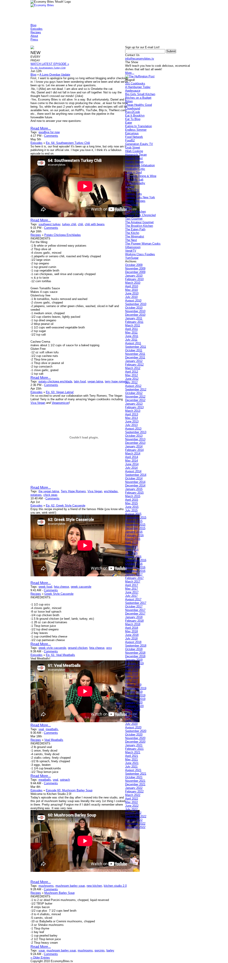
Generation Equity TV (139, 144)
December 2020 (135, 741)
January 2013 (133, 403)
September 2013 (135, 432)
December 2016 (135, 571)
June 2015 (131, 507)
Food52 (130, 140)
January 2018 (133, 617)
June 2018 (131, 635)
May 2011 (131, 332)
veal (41, 729)
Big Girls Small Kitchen (140, 94)
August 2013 (133, 428)
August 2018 (133, 642)
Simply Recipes (135, 201)
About (34, 36)
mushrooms (46, 885)
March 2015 (132, 496)
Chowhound (132, 108)
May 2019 (131, 674)
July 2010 (131, 297)
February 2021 (134, 748)
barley (110, 950)
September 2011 (135, 346)
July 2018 (131, 638)
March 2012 (132, 368)
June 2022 (131, 805)
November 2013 (135, 439)
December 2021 (135, 784)
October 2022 (133, 820)
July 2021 (131, 766)
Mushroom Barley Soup (59, 893)
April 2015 (131, 499)
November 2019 (135, 695)
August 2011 (133, 343)
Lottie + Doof (133, 172)
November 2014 (135, 482)
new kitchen (94, 885)
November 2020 (135, 738)
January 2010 (133, 275)
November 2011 (135, 354)
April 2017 (131, 585)
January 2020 (133, 702)
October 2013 (133, 435)
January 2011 (133, 318)
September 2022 (135, 816)
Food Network (134, 137)
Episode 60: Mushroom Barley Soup (69, 790)
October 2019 (133, 692)
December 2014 (135, 485)
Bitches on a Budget (138, 97)
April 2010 (131, 286)
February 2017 (134, 578)
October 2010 (133, 307)
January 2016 (133, 531)
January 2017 (133, 574)
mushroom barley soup (70, 885)
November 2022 (135, 823)
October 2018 (133, 649)
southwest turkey (49, 224)
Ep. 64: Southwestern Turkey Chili (68, 143)
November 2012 (135, 396)
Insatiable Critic (135, 169)
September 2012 (135, 389)
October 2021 (133, 777)
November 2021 (135, 780)
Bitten (129, 101)
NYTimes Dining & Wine (140, 176)
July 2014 (131, 467)
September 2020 (135, 731)
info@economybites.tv (139, 58)
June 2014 (131, 464)
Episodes (37, 28)
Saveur (129, 186)
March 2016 (132, 539)
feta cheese (61, 586)
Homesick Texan (136, 154)
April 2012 (131, 371)
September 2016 (135, 560)
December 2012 (135, 400)
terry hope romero (116, 381)
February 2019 (134, 663)
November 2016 (135, 567)
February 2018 (134, 620)
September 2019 (135, 688)
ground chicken (78, 647)
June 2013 (131, 421)
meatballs (52, 729)
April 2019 (131, 670)
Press (34, 39)
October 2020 (133, 734)
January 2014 (133, 446)
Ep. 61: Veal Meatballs (60, 655)
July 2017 (131, 595)
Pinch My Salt (134, 179)
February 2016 (134, 535)
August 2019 (133, 684)
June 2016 (131, 549)
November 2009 (135, 268)
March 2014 (132, 453)
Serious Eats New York (140, 197)
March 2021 (132, 752)
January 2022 (133, 788)
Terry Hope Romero (73, 491)
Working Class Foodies (140, 254)
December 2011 (135, 357)
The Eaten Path (135, 229)
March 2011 (132, 325)
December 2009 (135, 272)
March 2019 (132, 667)
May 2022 (131, 802)
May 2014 (131, 460)
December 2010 (135, 314)
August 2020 (133, 727)
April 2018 (131, 627)
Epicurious (132, 133)
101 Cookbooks (135, 83)
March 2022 (132, 795)
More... (129, 72)
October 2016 (133, 563)
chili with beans (95, 224)
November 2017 (135, 610)
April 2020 (131, 713)
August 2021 (133, 770)
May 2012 (131, 375)
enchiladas (111, 491)
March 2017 (132, 581)
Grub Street (132, 147)
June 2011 (131, 336)
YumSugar (131, 257)
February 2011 (134, 322)
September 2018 (135, 645)
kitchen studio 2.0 (115, 885)
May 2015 (131, 503)
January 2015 (133, 489)
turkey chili (69, 224)
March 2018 (132, 624)
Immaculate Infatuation (140, 165)
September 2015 (135, 517)
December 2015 (135, 528)
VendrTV (130, 250)
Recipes (36, 32)
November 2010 (135, 311)
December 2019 (135, 699)
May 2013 (131, 418)
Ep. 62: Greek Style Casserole (65, 505)
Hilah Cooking (134, 151)
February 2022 (134, 791)
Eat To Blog (132, 119)
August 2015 (133, 514)
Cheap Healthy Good (138, 105)
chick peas (50, 495)
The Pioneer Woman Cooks (143, 243)
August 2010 (133, 300)
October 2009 (133, 265)
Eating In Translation (138, 126)
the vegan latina (49, 491)
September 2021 (135, 773)
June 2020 (131, 720)
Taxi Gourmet (133, 218)
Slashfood (131, 204)
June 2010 (131, 293)
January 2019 (133, 659)
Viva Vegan (38, 402)
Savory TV (132, 190)
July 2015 (131, 510)
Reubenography (135, 183)
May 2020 (131, 716)
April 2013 (131, 414)
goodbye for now (49, 132)
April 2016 (131, 542)
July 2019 (131, 681)
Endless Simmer (136, 129)
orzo (109, 647)
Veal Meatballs (53, 740)
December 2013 (135, 442)
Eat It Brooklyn (135, 115)
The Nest (131, 240)
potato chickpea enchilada (55, 381)
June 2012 (131, 378)
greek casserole (81, 586)
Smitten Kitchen (135, 211)
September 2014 (135, 474)
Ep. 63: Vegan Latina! (60, 392)
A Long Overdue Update (54, 74)
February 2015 (134, 492)
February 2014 (134, 450)
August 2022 (133, 812)
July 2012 (131, 382)
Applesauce (132, 90)
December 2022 (135, 827)
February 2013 (134, 407)
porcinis (100, 950)
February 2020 (134, 706)
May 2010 (131, 290)
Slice (128, 208)
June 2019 (131, 677)
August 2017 (133, 599)
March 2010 (132, 282)
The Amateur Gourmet (139, 222)
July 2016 (131, 553)
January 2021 (133, 745)
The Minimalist (134, 236)
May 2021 (131, 759)
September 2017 (135, 603)
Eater (128, 122)
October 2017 (133, 606)
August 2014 (133, 471)
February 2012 (134, 364)
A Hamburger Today (138, 87)
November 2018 (135, 652)
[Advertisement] (112, 43)
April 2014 (131, 457)
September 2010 (135, 304)
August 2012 (133, 386)
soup (42, 950)
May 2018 (131, 631)
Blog (33, 25)
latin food (80, 381)
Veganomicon (60, 402)
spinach (65, 779)
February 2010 (134, 279)
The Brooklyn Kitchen (139, 225)
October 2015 (133, 521)
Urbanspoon (132, 247)
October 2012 (133, 393)
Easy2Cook (132, 112)
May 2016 (131, 546)
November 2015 (135, 524)
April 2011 (131, 329)
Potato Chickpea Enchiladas (62, 235)
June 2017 (131, 592)
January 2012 (133, 361)
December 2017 (135, 613)
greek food (45, 586)
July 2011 (131, 339)
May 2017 (131, 588)
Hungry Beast (134, 158)
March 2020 (132, 709)
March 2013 (132, 410)
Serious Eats (133, 193)
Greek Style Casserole (58, 593)
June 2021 (131, 763)
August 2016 (133, 556)
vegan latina (95, 381)
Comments (51, 135)
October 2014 (133, 478)
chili (80, 224)
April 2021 (131, 756)
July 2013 (131, 425)
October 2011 (133, 350)
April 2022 (131, 798)
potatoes (36, 495)
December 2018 (135, 656)
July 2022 (131, 809)
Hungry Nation (134, 161)
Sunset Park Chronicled (140, 215)
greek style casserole (52, 647)
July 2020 (131, 724)
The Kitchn (132, 233)
